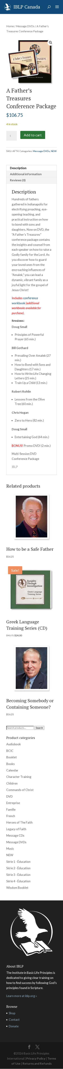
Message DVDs (25, 26)
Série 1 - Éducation (18, 861)
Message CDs (15, 835)
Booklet (11, 757)
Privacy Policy (35, 1058)
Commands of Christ (20, 790)
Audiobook (13, 744)
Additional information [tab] (26, 174)
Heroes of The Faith (19, 822)
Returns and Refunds (37, 1063)
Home (10, 26)
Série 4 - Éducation (18, 881)
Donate (14, 1026)
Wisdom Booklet (17, 887)
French (10, 816)
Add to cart (33, 135)
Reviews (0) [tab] (18, 180)
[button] (50, 42)
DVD (9, 796)
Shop (12, 1013)
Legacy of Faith (16, 829)
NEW (54, 151)
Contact (14, 1019)
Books (10, 764)
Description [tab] (18, 168)
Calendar (12, 770)
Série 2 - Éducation (18, 868)
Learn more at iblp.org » (21, 996)
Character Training (18, 777)
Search (39, 727)
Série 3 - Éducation (18, 875)
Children (12, 783)
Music (10, 848)
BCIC (9, 751)
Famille (11, 809)
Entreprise (13, 803)
